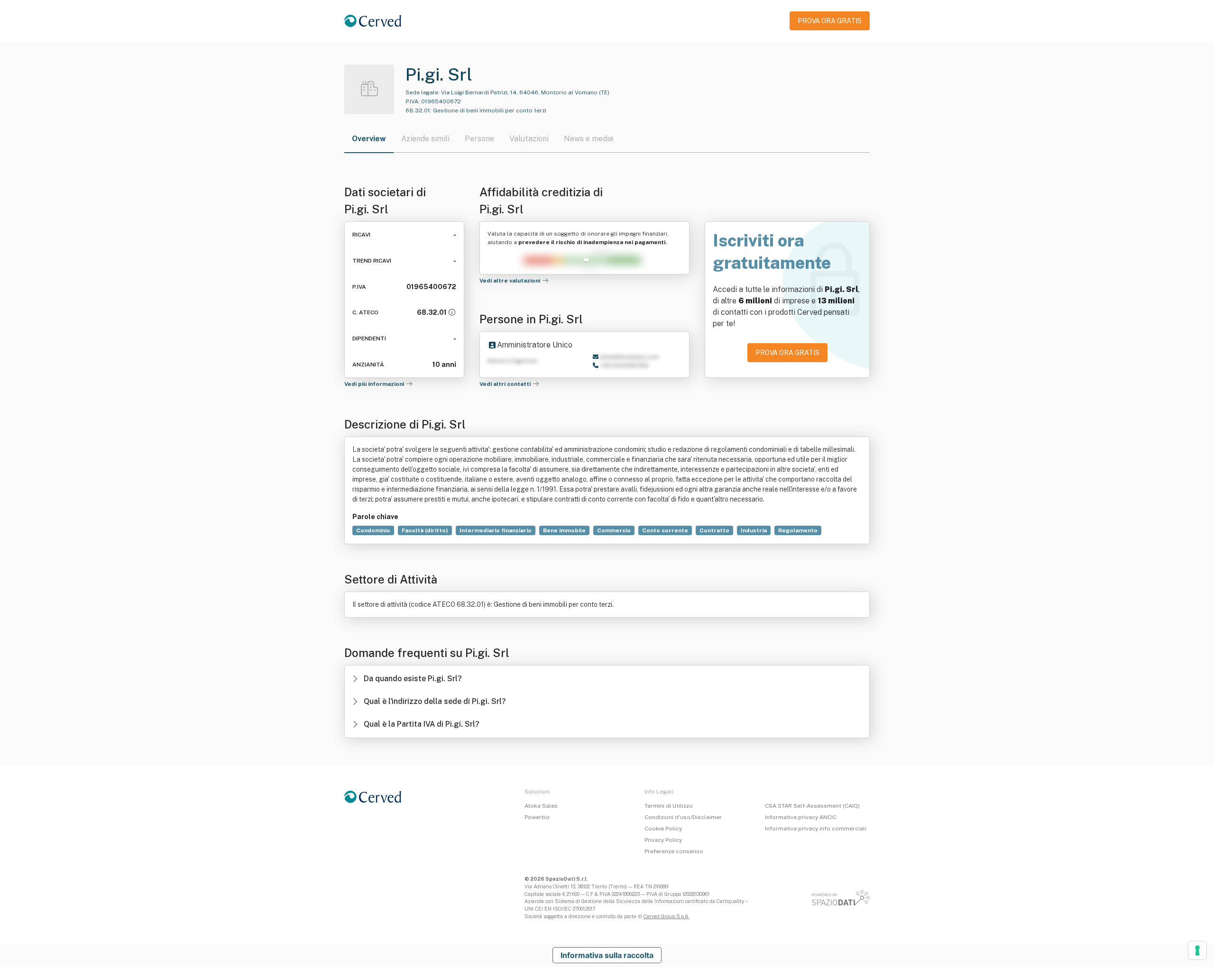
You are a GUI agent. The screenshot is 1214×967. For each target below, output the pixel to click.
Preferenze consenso (673, 851)
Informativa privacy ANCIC (801, 817)
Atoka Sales (541, 806)
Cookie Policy (663, 828)
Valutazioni (529, 138)
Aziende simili (425, 138)
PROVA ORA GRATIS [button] (830, 21)
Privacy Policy (663, 840)
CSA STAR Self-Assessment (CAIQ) (812, 806)
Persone (479, 138)
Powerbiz (537, 817)
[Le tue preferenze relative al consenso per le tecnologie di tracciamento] (1197, 950)
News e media (588, 138)
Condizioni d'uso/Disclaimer (683, 817)
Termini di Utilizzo (668, 806)
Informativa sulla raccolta (607, 955)
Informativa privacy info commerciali (815, 828)
